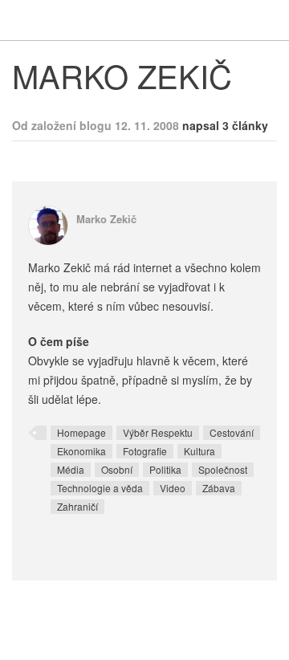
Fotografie (145, 451)
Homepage (81, 432)
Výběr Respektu (158, 432)
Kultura (199, 451)
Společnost (222, 469)
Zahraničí (77, 506)
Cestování (232, 432)
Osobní (116, 469)
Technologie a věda (100, 488)
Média (70, 469)
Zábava (218, 488)
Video (172, 488)
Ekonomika (81, 451)
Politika (165, 469)
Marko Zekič (106, 218)
